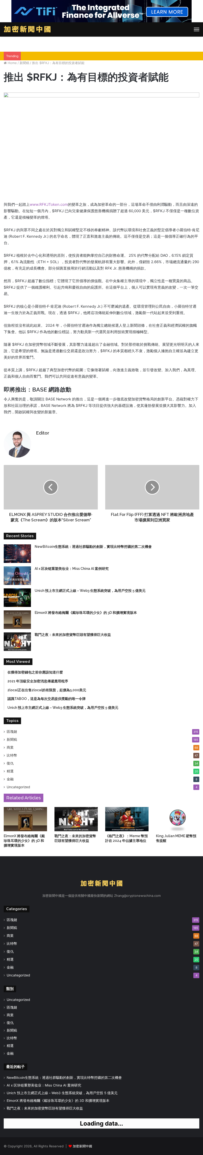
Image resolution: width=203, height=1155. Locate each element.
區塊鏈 (12, 732)
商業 (10, 747)
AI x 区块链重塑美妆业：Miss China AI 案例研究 (72, 569)
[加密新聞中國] (27, 29)
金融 (10, 779)
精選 (10, 771)
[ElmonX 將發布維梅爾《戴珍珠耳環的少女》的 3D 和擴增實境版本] (17, 619)
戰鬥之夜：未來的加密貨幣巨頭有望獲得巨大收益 (73, 635)
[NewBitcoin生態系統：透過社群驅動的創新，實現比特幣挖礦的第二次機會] (17, 553)
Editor (42, 433)
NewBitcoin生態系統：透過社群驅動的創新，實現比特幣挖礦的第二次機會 (93, 547)
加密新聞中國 (82, 1146)
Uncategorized (18, 787)
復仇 (10, 763)
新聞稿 (24, 63)
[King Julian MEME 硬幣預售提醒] (177, 819)
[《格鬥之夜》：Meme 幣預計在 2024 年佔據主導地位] (127, 819)
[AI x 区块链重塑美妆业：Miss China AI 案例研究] (17, 575)
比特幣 (12, 755)
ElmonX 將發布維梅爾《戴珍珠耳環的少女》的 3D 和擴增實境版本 (86, 613)
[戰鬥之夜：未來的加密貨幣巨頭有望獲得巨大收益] (17, 641)
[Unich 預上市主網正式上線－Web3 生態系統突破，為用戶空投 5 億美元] (17, 597)
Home (12, 63)
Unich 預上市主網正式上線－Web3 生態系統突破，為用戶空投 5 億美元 (90, 591)
